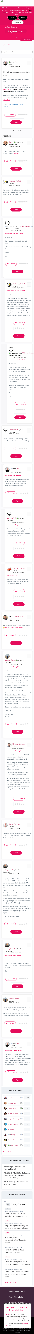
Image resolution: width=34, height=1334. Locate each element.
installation (15, 104)
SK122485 (6, 100)
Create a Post (26, 39)
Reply (16, 122)
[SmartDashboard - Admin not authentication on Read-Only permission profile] (3, 131)
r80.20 (6, 106)
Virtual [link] (14, 1204)
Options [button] (30, 45)
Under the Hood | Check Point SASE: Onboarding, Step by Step (17, 1263)
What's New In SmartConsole (14, 627)
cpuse (9, 104)
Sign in (8, 1314)
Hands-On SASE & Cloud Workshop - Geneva (14, 1251)
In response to (14, 233)
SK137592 (6, 89)
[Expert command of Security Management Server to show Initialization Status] (31, 131)
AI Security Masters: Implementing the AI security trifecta (15, 1240)
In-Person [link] (22, 1204)
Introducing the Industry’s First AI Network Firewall (15, 1168)
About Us (28, 1330)
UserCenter (17, 1332)
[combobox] (17, 52)
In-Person (8, 1209)
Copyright (11, 1330)
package (21, 104)
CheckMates (11, 1282)
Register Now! (16, 31)
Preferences (17, 22)
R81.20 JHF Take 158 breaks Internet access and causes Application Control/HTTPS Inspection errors (17, 1175)
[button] (12, 18)
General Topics (8, 45)
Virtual (7, 1220)
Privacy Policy (20, 1330)
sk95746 (16, 153)
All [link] (8, 1204)
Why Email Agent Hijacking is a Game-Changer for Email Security (17, 1227)
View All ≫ (7, 1151)
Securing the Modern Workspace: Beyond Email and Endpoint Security (17, 1274)
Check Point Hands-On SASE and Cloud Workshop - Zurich (16, 1215)
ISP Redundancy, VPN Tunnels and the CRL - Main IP (16, 1183)
